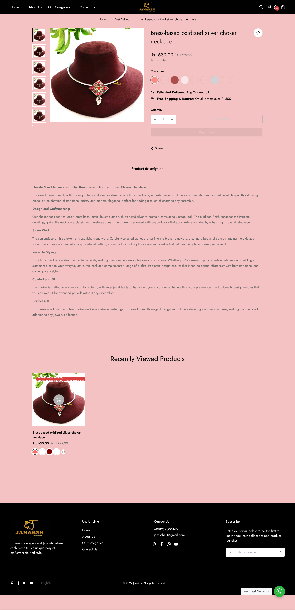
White (185, 80)
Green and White (205, 80)
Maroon (175, 80)
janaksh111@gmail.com (169, 535)
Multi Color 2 (235, 80)
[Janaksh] (147, 7)
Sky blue (165, 80)
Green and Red (195, 80)
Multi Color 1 (225, 80)
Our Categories (59, 7)
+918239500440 (166, 529)
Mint (215, 80)
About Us (35, 7)
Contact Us (87, 7)
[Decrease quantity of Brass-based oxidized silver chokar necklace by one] (155, 119)
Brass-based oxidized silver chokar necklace (56, 435)
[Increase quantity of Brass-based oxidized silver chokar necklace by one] (171, 119)
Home (14, 7)
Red (155, 80)
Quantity (156, 109)
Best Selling (122, 19)
